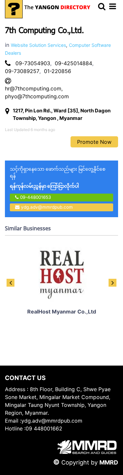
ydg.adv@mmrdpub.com (47, 207)
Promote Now (94, 142)
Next (112, 283)
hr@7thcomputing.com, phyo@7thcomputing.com (37, 92)
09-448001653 (35, 197)
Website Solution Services (38, 45)
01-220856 (57, 71)
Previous (10, 283)
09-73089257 (22, 71)
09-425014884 (73, 63)
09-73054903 (32, 63)
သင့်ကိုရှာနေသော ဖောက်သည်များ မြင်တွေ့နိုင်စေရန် (57, 177)
